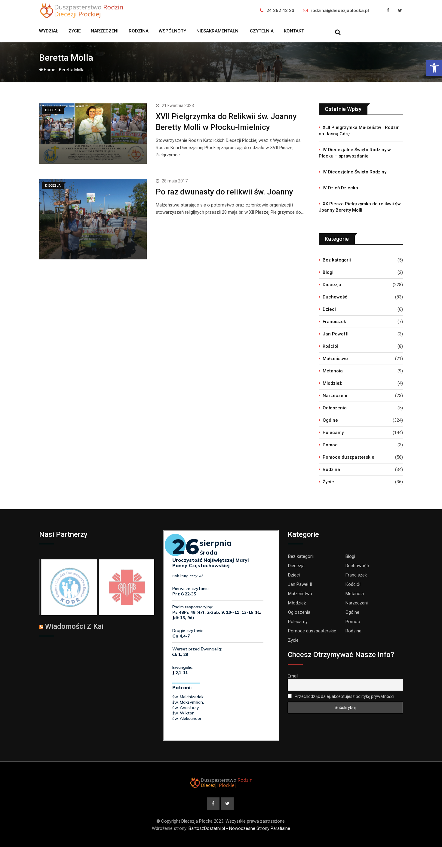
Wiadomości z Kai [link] (74, 626)
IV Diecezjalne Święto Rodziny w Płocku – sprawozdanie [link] (355, 153)
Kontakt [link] (294, 31)
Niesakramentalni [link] (218, 31)
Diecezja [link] (332, 284)
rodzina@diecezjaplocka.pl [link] (340, 10)
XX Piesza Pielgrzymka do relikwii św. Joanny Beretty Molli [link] (360, 207)
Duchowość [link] (335, 297)
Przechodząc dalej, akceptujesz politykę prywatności (344, 696)
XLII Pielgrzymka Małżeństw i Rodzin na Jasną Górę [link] (359, 130)
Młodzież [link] (332, 383)
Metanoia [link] (333, 371)
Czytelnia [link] (262, 31)
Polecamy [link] (333, 432)
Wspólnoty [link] (172, 31)
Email (293, 676)
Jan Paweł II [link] (335, 334)
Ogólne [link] (330, 420)
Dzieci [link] (329, 309)
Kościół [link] (330, 346)
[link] (434, 68)
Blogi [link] (328, 272)
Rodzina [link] (139, 31)
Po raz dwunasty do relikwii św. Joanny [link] (224, 191)
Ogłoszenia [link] (335, 408)
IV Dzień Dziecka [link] (340, 188)
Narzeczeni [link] (104, 31)
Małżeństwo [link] (335, 358)
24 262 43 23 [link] (280, 10)
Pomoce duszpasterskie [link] (348, 457)
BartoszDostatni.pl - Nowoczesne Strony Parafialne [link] (239, 828)
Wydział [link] (48, 31)
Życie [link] (75, 31)
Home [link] (49, 69)
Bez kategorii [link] (337, 260)
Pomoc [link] (330, 445)
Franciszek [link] (334, 321)
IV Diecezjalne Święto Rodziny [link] (354, 172)
